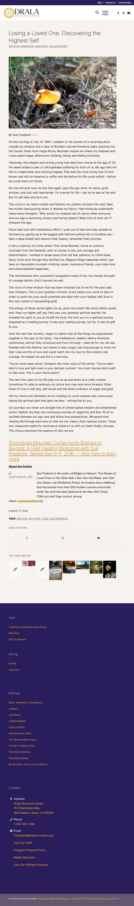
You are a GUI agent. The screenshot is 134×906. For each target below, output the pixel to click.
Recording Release (19, 758)
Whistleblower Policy (20, 733)
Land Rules (15, 714)
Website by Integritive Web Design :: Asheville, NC (60, 898)
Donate (13, 663)
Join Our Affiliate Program (31, 864)
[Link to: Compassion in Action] (15, 569)
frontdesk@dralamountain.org (33, 835)
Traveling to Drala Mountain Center (28, 627)
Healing (22, 518)
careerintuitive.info (30, 501)
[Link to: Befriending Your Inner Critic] (42, 569)
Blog (100, 2)
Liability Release (17, 721)
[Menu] (103, 13)
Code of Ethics (17, 727)
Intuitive (34, 518)
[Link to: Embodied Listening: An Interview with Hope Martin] (69, 567)
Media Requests (24, 857)
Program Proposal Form (29, 850)
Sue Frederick (59, 518)
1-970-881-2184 (24, 824)
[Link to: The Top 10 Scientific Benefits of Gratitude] (55, 570)
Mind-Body (42, 46)
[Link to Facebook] (118, 13)
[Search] (95, 13)
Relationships (58, 46)
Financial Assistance (20, 751)
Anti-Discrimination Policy (22, 739)
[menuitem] (100, 2)
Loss (45, 518)
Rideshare (14, 633)
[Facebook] (27, 538)
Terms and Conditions (109, 898)
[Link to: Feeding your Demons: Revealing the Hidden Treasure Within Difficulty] (28, 563)
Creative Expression (21, 46)
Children (13, 708)
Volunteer (14, 669)
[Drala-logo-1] (22, 13)
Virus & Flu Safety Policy (22, 745)
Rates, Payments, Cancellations (26, 702)
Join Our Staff (23, 842)
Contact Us (110, 2)
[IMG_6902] (63, 93)
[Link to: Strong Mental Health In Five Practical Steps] (82, 565)
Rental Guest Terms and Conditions (28, 764)
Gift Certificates (17, 639)
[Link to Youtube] (128, 13)
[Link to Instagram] (123, 13)
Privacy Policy (125, 2)
